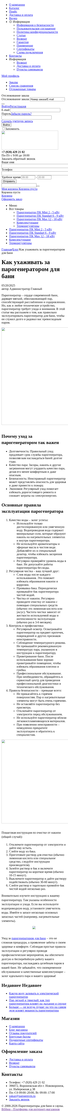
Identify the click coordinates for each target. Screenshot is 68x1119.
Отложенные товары (22, 89)
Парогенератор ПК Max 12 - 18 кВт (39, 219)
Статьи (21, 35)
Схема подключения (30, 52)
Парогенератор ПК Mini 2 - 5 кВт (38, 212)
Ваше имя (8, 162)
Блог (15, 249)
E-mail (5, 110)
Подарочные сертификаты (26, 1040)
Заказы (13, 82)
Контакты (15, 55)
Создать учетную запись (17, 121)
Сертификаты (25, 49)
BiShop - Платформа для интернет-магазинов (31, 1109)
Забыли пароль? (21, 113)
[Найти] (37, 186)
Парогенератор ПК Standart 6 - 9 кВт (40, 215)
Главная (7, 249)
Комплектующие (27, 222)
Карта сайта (16, 1043)
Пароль (6, 113)
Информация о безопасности (35, 25)
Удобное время (11, 177)
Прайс (13, 11)
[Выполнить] (3, 104)
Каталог (14, 8)
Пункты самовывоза (30, 69)
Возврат (22, 38)
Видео (13, 18)
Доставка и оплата (21, 14)
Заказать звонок (19, 1099)
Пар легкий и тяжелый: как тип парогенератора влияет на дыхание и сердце (37, 1002)
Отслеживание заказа (15, 99)
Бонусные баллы (20, 1036)
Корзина (7, 195)
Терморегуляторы (28, 226)
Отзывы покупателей (23, 1033)
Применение (25, 45)
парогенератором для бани (29, 938)
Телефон (7, 169)
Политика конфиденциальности (37, 32)
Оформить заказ (12, 199)
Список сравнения (21, 85)
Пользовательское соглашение (36, 28)
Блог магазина (18, 1029)
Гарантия (23, 42)
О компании (17, 4)
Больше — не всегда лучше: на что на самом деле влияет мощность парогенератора (37, 1008)
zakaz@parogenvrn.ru (22, 1096)
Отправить (9, 181)
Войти (6, 106)
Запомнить (12, 128)
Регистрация (18, 106)
